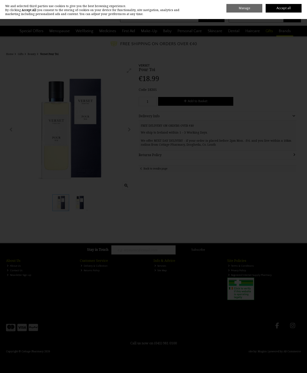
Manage (244, 8)
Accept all (284, 8)
